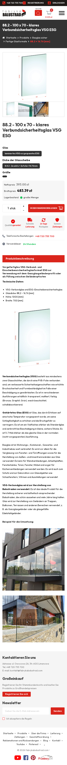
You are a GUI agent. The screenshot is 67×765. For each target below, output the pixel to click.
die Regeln (26, 718)
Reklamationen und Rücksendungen (21, 740)
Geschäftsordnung (39, 736)
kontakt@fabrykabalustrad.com (26, 670)
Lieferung (55, 733)
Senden (58, 711)
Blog (45, 740)
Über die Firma (38, 733)
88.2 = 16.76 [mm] (40, 41)
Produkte (24, 37)
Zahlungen (19, 736)
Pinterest (33, 744)
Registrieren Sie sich (16, 694)
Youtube (20, 744)
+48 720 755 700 (15, 3)
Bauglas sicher (39, 37)
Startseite (11, 37)
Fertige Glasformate (16, 41)
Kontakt (56, 740)
